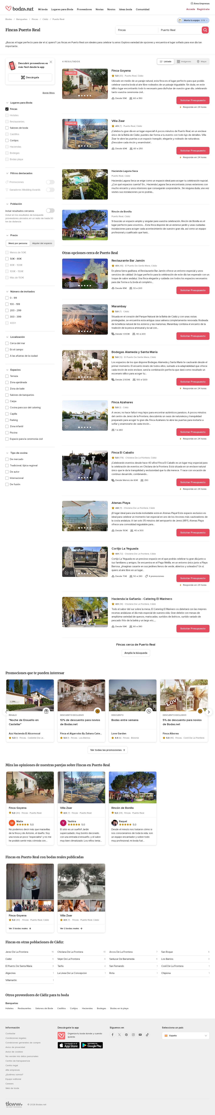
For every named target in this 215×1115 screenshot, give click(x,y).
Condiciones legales (16, 1038)
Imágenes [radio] (186, 61)
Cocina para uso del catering (25, 407)
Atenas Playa (121, 503)
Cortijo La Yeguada (125, 549)
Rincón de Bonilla (122, 211)
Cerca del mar (17, 343)
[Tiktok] (147, 1035)
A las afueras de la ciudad (24, 355)
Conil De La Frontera (172, 966)
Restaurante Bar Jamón (128, 261)
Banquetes (22, 19)
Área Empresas (201, 3)
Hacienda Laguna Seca (125, 171)
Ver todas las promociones (106, 750)
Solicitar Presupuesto (193, 100)
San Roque (167, 951)
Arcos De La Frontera (121, 951)
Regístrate (203, 9)
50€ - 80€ (16, 258)
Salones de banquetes (22, 395)
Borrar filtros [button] (49, 92)
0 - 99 (13, 297)
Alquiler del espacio (42, 243)
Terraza (14, 376)
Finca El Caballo (123, 453)
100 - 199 (15, 304)
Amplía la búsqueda (135, 653)
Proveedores (84, 9)
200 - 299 (15, 310)
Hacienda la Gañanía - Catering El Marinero (142, 599)
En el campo (16, 349)
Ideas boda (125, 9)
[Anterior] (6, 712)
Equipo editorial (13, 1079)
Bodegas (101, 1008)
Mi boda (43, 9)
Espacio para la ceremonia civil (26, 439)
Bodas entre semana (124, 720)
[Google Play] (92, 1048)
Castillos (61, 1008)
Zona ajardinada (18, 382)
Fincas (35, 19)
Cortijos (14, 140)
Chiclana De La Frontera (70, 951)
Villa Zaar (118, 121)
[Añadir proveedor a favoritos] (103, 73)
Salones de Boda (44, 1008)
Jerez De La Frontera (17, 951)
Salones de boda (19, 127)
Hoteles (10, 1008)
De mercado (16, 459)
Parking (14, 420)
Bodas (9, 19)
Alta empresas (13, 1070)
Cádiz (45, 19)
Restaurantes (24, 1008)
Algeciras (11, 973)
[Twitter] (119, 1035)
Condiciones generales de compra (23, 1042)
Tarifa (60, 966)
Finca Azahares (122, 402)
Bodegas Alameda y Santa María (135, 352)
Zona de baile (17, 388)
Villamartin (11, 980)
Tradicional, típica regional (23, 465)
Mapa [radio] (203, 61)
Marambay (119, 306)
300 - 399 (15, 316)
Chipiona (166, 973)
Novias (100, 9)
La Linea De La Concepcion (72, 973)
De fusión (15, 484)
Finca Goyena (121, 71)
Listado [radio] (167, 61)
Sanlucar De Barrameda (121, 959)
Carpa (13, 401)
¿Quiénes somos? (14, 1074)
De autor (14, 471)
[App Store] (69, 1048)
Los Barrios (167, 959)
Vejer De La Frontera (68, 959)
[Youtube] (140, 1035)
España (173, 1035)
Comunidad (142, 9)
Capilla (13, 413)
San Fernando (116, 966)
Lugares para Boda (62, 9)
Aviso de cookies (14, 1051)
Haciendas (87, 1008)
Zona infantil (16, 426)
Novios (111, 9)
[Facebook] (112, 1035)
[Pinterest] (126, 1035)
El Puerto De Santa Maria (19, 966)
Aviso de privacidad (15, 1047)
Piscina (13, 432)
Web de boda (12, 1088)
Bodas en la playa (119, 1008)
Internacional (16, 478)
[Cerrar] (51, 62)
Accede (190, 9)
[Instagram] (133, 1035)
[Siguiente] (208, 712)
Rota (111, 973)
